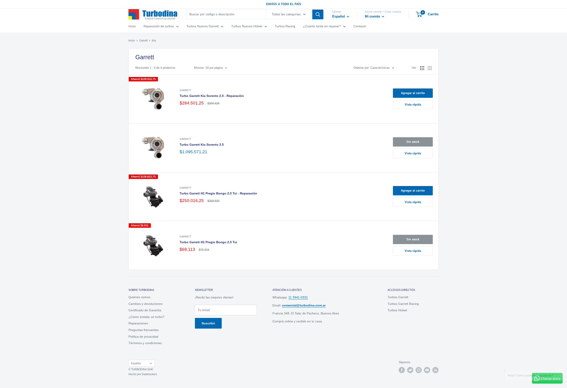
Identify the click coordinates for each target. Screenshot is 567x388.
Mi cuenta (373, 16)
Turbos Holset (397, 310)
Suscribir (208, 323)
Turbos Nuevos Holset (246, 26)
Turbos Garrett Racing (403, 304)
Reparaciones (138, 323)
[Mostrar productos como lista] (422, 68)
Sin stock (412, 141)
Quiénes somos (139, 297)
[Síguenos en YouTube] (427, 370)
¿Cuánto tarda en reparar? (322, 26)
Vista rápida (413, 104)
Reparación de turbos (159, 26)
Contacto (359, 26)
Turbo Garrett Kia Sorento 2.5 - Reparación (212, 96)
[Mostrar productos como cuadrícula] (430, 68)
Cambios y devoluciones (145, 304)
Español (136, 363)
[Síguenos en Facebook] (402, 370)
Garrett (143, 40)
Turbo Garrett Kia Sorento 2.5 (202, 144)
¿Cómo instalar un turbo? (146, 317)
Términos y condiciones (145, 343)
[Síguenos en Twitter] (410, 370)
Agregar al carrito (413, 93)
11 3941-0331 (298, 297)
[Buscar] (317, 14)
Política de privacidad (143, 336)
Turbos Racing (285, 26)
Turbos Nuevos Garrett (202, 26)
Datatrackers (149, 374)
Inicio (132, 26)
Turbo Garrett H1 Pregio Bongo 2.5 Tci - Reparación (218, 193)
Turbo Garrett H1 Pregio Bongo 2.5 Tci (208, 242)
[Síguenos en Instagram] (419, 370)
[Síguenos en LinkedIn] (435, 370)
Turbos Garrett (398, 297)
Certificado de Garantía (144, 310)
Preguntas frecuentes (143, 330)
